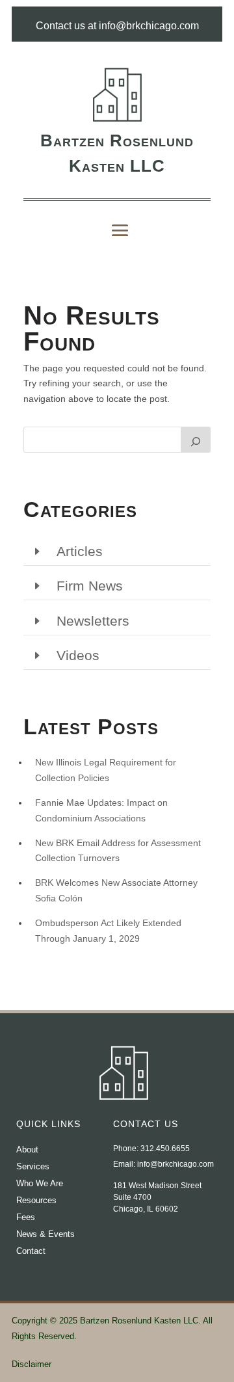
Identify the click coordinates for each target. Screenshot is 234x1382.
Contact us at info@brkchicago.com (117, 25)
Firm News (90, 585)
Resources (36, 1200)
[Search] (196, 440)
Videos (78, 655)
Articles (80, 551)
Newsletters (93, 620)
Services (32, 1166)
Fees (25, 1217)
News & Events (45, 1234)
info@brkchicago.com (175, 1164)
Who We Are (39, 1183)
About (27, 1149)
